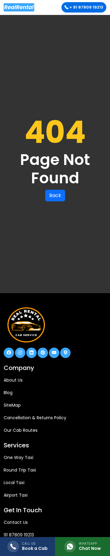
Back (55, 195)
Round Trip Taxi (20, 470)
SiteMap (12, 405)
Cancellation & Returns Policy (35, 418)
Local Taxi (14, 483)
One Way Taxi (18, 457)
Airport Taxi (16, 495)
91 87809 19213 (19, 535)
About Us (13, 380)
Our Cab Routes (21, 430)
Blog (8, 393)
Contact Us (16, 522)
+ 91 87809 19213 (85, 7)
